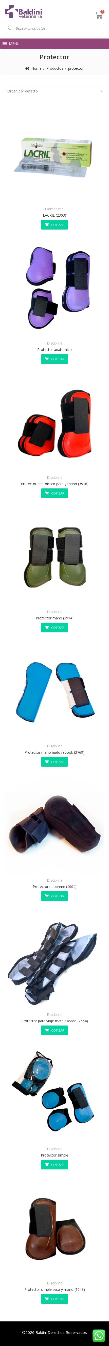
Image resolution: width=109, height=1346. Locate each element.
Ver (67, 197)
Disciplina (54, 343)
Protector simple (54, 1155)
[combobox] (54, 91)
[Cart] (99, 15)
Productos (54, 68)
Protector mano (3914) (55, 618)
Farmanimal (54, 209)
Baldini (41, 1332)
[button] (14, 44)
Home (36, 68)
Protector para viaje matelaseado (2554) (54, 1020)
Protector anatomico (54, 349)
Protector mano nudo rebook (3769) (54, 752)
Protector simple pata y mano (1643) (54, 1289)
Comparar (54, 197)
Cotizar (57, 224)
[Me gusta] (42, 197)
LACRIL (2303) (54, 215)
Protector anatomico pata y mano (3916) (54, 483)
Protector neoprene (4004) (55, 886)
